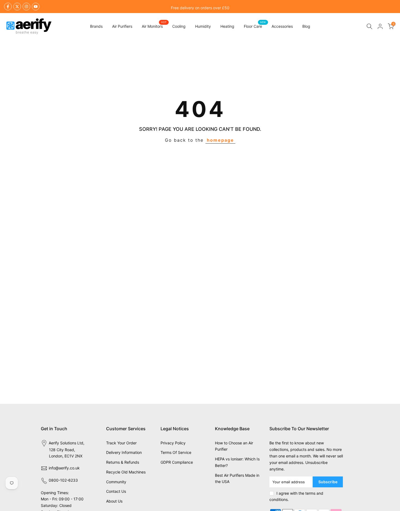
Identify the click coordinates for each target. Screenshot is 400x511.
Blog (306, 26)
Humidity (203, 26)
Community (116, 481)
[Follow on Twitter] (17, 6)
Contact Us (116, 491)
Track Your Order (121, 443)
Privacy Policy (173, 443)
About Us (114, 501)
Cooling (179, 26)
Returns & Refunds (122, 462)
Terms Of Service (176, 452)
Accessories (282, 26)
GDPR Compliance (177, 462)
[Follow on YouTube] (35, 6)
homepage (220, 140)
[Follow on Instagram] (26, 6)
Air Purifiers (122, 26)
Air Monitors (154, 26)
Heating (227, 26)
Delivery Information (124, 452)
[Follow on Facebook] (8, 6)
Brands (96, 26)
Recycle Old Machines (126, 472)
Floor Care (255, 26)
